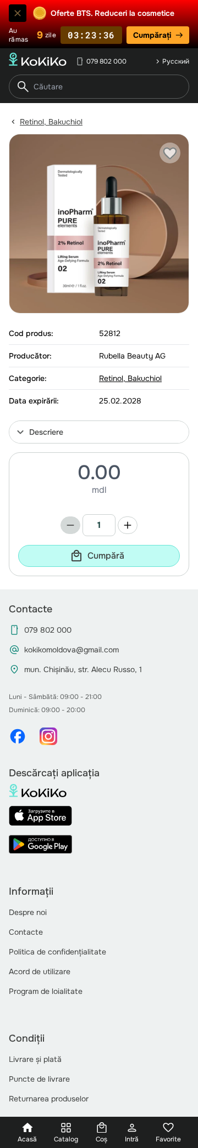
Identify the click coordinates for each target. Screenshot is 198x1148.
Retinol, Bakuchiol (51, 122)
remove (70, 525)
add (127, 525)
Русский (175, 61)
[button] (99, 432)
